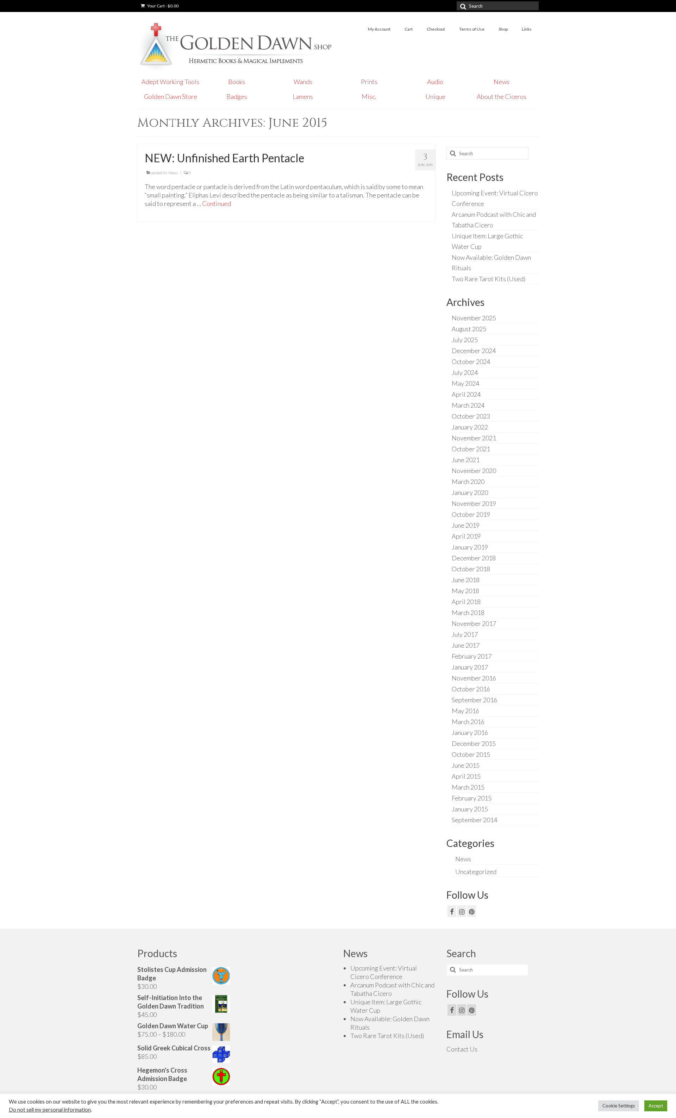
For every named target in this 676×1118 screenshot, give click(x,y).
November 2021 (474, 438)
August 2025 (469, 329)
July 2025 (465, 340)
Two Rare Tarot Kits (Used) (488, 279)
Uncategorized (475, 871)
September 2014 (474, 820)
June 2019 (466, 525)
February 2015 (472, 798)
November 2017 (474, 623)
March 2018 (468, 612)
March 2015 (468, 787)
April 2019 (466, 536)
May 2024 (465, 383)
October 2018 (471, 569)
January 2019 (470, 547)
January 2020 (470, 492)
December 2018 (474, 558)
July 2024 (465, 372)
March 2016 (468, 722)
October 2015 (471, 754)
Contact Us (461, 1049)
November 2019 (474, 503)
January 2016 (470, 732)
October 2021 (471, 449)
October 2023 (471, 416)
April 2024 (466, 394)
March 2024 (468, 405)
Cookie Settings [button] (618, 1105)
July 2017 (465, 634)
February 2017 (472, 656)
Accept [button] (656, 1105)
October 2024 (471, 361)
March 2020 (468, 481)
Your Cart (162, 5)
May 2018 (465, 591)
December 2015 (474, 743)
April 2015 (466, 776)
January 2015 (470, 809)
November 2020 (474, 471)
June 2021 (466, 460)
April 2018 (466, 601)
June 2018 (466, 580)
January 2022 (470, 427)
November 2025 (474, 318)
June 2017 (466, 645)
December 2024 (474, 350)
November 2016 (474, 678)
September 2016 (474, 700)
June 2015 (466, 765)
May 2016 (465, 711)
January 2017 (470, 667)
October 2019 (471, 514)
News (173, 172)
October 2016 (471, 689)
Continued (216, 203)
